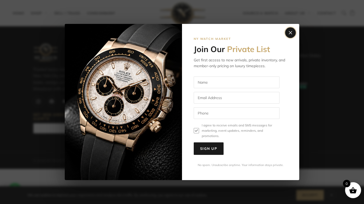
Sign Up (208, 148)
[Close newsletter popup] (290, 32)
